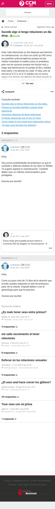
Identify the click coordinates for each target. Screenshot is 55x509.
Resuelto (16, 36)
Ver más (29, 83)
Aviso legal (23, 484)
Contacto (12, 484)
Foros (10, 21)
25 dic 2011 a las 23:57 (19, 236)
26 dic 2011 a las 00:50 (33, 45)
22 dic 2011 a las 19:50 (19, 150)
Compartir (10, 92)
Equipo (7, 480)
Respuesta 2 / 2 (9, 258)
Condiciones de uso (20, 480)
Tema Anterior (10, 27)
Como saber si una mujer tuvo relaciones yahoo (26, 121)
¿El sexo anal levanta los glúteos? (18, 125)
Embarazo (22, 21)
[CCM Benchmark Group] (27, 493)
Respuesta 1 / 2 (9, 140)
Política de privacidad (40, 480)
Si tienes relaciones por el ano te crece (21, 118)
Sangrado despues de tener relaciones (21, 114)
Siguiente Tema (44, 27)
